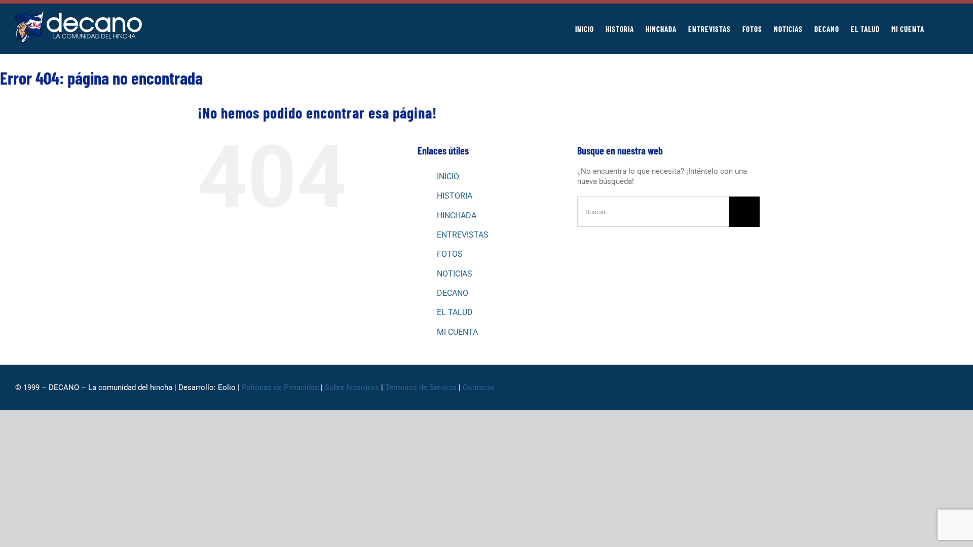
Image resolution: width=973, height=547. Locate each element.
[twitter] (890, 387)
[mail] (955, 387)
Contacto (479, 387)
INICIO (448, 176)
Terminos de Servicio (421, 387)
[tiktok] (922, 387)
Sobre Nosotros (352, 387)
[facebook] (874, 387)
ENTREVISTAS (463, 235)
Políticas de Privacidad (280, 387)
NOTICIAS (454, 274)
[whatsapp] (906, 387)
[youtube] (938, 387)
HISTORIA (454, 196)
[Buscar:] (653, 211)
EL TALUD (455, 312)
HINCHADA (456, 215)
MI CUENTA (457, 332)
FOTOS (450, 254)
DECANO (452, 293)
